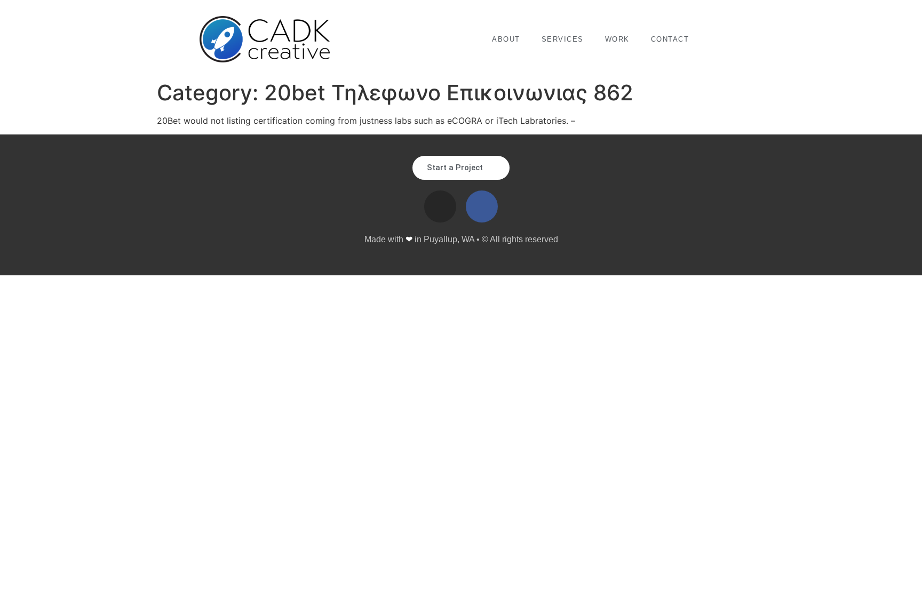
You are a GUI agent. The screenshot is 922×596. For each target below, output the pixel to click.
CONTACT (670, 39)
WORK (617, 39)
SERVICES (563, 39)
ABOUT (506, 39)
